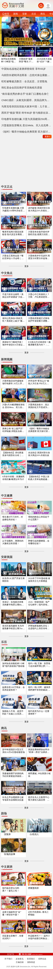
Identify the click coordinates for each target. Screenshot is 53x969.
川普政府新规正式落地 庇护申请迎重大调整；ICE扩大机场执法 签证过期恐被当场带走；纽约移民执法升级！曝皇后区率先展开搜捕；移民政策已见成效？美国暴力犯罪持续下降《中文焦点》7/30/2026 (39, 319)
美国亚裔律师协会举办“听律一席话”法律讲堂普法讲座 (38, 751)
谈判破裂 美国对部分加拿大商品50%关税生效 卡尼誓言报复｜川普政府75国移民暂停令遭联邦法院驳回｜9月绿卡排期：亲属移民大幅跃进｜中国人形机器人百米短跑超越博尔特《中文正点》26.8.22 (39, 209)
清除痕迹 (31, 962)
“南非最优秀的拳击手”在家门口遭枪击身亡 (25, 94)
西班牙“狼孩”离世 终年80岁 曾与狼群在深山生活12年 (26, 112)
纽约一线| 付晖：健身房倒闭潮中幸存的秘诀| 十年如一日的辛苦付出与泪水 (39, 688)
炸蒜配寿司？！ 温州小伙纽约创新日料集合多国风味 (39, 937)
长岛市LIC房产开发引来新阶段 (13, 579)
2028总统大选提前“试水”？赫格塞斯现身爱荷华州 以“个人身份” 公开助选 (44, 60)
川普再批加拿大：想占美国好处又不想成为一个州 (38, 406)
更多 (47, 136)
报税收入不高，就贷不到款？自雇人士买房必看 (12, 712)
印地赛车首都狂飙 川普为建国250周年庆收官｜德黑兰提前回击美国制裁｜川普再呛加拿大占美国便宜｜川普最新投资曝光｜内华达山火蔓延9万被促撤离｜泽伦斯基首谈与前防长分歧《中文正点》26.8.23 (13, 209)
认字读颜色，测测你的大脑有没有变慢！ (12, 542)
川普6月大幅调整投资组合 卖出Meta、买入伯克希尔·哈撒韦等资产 (13, 406)
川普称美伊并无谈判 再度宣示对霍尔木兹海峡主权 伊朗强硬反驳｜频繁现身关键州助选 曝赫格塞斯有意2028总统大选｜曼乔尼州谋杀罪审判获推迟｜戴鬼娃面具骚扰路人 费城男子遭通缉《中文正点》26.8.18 (39, 257)
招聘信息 (42, 959)
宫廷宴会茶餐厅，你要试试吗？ (12, 937)
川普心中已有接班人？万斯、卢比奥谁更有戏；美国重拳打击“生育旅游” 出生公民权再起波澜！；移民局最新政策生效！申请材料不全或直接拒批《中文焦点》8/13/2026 (39, 295)
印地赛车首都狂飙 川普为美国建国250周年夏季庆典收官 (26, 119)
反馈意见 (20, 959)
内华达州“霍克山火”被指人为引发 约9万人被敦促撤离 (38, 382)
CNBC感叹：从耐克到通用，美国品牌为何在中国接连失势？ (26, 100)
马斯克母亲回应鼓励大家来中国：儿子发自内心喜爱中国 (26, 106)
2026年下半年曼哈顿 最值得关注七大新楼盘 (39, 579)
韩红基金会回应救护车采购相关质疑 (21, 87)
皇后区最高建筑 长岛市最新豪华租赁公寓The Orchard (13, 627)
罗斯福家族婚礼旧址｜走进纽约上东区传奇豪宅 (38, 627)
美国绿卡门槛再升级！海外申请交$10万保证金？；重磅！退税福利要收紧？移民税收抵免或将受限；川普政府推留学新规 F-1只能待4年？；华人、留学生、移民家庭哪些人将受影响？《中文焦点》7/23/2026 (13, 343)
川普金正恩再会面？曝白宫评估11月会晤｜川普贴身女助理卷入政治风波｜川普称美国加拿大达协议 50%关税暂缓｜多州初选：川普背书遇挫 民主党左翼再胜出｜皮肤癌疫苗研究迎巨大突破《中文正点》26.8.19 (13, 257)
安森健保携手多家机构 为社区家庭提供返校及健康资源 (12, 775)
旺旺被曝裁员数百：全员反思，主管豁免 (24, 81)
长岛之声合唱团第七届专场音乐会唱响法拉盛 (12, 798)
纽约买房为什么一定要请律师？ (38, 712)
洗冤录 (7, 834)
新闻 (15, 13)
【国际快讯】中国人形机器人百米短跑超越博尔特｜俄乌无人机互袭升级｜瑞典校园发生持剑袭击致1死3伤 (38, 478)
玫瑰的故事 (9, 854)
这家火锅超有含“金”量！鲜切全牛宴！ (11, 913)
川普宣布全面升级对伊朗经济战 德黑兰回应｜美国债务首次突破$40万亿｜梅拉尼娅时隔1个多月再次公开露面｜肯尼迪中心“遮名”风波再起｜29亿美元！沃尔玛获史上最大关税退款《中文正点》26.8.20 (39, 233)
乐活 (33, 13)
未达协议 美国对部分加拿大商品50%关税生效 (39, 454)
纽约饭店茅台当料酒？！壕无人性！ (10, 889)
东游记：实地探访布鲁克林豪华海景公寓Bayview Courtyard (13, 603)
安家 (24, 13)
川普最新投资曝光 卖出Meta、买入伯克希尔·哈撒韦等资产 (26, 125)
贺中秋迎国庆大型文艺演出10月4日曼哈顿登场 (13, 750)
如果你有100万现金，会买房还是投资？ (13, 688)
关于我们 (8, 959)
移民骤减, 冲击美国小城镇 (39, 774)
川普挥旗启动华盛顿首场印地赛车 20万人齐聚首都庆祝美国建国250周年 (13, 382)
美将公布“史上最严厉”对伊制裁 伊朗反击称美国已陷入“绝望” (13, 430)
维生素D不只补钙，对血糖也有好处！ (12, 518)
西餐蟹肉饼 (33, 888)
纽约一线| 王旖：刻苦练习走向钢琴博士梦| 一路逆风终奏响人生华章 (39, 665)
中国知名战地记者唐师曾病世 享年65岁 (23, 68)
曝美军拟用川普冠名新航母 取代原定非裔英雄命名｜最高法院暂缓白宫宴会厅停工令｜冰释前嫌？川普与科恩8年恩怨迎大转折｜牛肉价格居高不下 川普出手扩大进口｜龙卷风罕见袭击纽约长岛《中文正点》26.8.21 (13, 233)
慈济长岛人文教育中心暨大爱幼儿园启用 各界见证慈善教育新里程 (38, 798)
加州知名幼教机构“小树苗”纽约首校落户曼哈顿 (8, 60)
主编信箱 (20, 962)
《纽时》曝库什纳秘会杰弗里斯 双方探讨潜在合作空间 (26, 131)
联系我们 (31, 959)
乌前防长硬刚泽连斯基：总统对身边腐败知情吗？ (26, 75)
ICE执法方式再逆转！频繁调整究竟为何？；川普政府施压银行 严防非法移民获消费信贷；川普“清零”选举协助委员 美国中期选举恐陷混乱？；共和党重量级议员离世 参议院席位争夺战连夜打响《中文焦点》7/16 (39, 343)
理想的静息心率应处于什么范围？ (38, 518)
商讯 (42, 13)
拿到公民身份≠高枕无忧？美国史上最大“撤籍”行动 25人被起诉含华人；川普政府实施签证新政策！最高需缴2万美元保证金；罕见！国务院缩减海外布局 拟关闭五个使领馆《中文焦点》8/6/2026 (13, 319)
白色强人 (34, 834)
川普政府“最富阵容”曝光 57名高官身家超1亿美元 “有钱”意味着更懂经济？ (26, 60)
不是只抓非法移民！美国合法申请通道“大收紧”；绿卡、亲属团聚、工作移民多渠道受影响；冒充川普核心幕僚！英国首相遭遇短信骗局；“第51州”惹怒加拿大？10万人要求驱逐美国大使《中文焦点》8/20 (13, 295)
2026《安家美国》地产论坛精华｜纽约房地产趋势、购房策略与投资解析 (39, 603)
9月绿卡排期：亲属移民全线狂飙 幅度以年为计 (13, 477)
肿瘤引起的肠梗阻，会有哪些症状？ (38, 542)
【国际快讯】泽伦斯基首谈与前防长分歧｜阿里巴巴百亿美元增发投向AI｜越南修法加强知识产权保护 (13, 454)
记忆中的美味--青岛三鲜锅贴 (38, 913)
